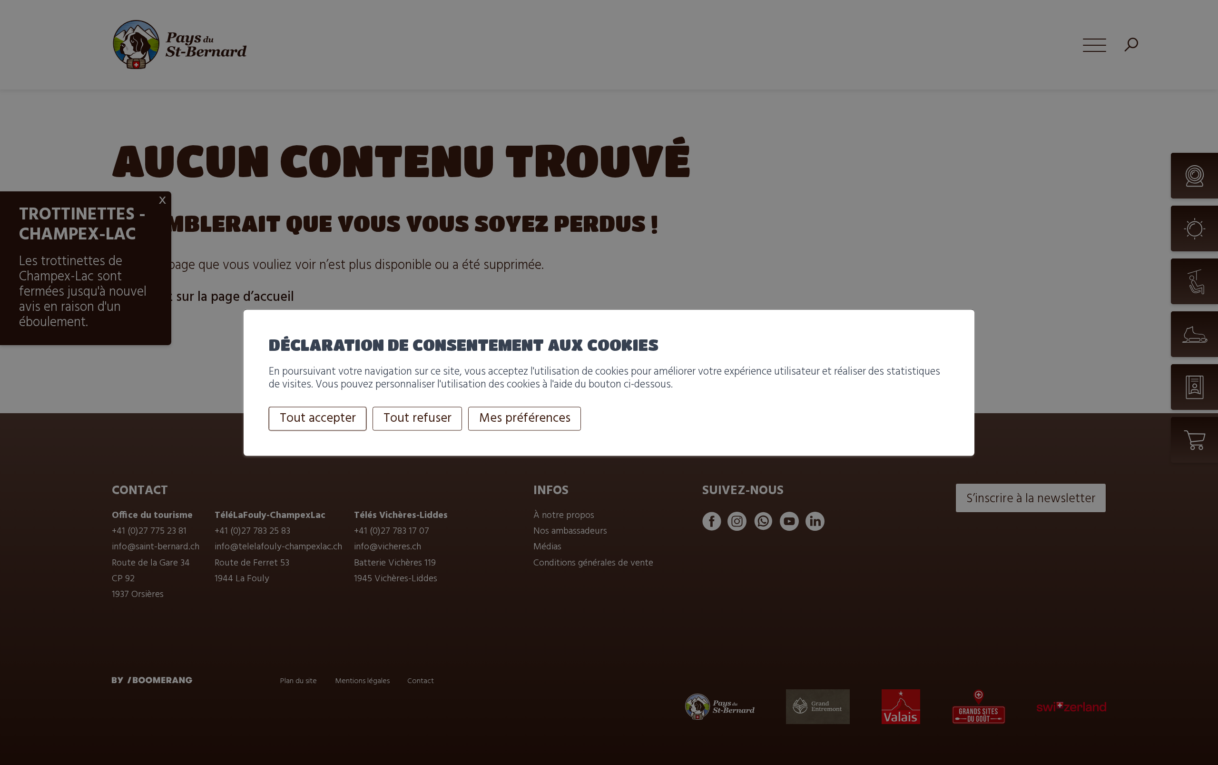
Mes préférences (524, 418)
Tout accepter (318, 418)
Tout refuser (417, 418)
